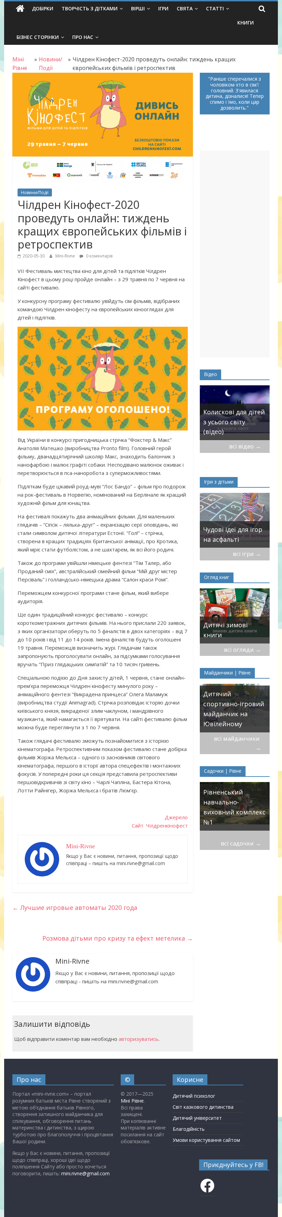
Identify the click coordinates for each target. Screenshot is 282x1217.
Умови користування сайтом (206, 1140)
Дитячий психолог (194, 1096)
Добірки (42, 8)
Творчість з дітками (90, 8)
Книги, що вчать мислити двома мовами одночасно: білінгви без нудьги (234, 620)
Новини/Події (34, 192)
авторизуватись (139, 1038)
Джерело (176, 817)
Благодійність (189, 1129)
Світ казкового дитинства (203, 1107)
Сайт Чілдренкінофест (160, 825)
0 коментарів (98, 256)
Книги (245, 22)
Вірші (138, 8)
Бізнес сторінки (38, 37)
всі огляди (242, 649)
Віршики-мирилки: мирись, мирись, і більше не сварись (232, 529)
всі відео (245, 446)
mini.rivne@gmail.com (85, 1173)
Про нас (82, 37)
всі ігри (247, 554)
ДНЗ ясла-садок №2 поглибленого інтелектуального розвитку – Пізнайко (232, 802)
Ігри (163, 8)
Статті (215, 8)
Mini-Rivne (65, 256)
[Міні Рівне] (20, 8)
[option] (235, 412)
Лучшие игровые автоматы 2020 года (74, 907)
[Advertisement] (235, 254)
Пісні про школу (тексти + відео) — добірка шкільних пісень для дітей (231, 417)
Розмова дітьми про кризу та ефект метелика (117, 938)
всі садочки (241, 843)
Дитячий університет (197, 1118)
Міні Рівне (132, 1100)
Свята (185, 8)
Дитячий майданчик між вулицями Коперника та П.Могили (227, 704)
